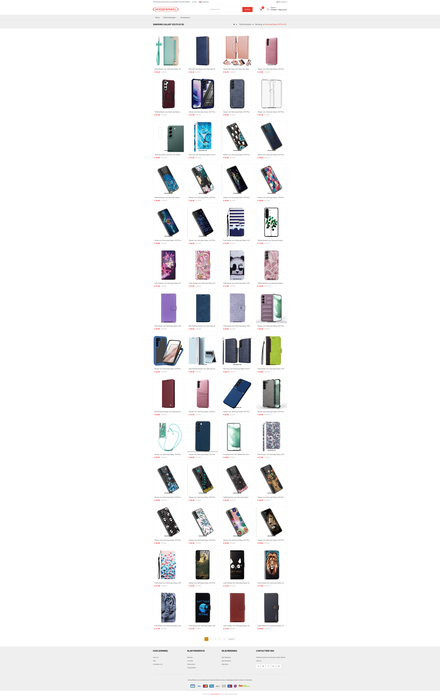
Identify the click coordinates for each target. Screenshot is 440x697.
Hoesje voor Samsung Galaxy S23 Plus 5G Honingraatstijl (272, 412)
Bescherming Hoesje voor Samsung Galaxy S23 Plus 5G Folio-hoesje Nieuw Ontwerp (203, 369)
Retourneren (191, 664)
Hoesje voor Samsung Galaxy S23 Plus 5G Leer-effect (272, 69)
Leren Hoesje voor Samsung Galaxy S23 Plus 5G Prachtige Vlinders (168, 283)
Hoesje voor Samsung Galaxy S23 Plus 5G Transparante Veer (237, 197)
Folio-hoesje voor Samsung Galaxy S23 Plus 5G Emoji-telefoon (203, 626)
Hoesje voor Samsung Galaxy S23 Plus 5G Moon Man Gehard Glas (203, 583)
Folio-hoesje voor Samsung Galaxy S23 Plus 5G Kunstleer (168, 326)
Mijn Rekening (226, 657)
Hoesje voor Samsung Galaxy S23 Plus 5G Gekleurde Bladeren (203, 540)
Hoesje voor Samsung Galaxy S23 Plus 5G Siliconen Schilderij (272, 197)
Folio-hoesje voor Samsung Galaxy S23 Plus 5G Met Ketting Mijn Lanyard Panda (237, 283)
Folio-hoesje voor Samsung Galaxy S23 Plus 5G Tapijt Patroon (237, 326)
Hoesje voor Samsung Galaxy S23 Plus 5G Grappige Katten (203, 497)
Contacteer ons (157, 664)
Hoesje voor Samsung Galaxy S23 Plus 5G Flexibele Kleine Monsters (237, 540)
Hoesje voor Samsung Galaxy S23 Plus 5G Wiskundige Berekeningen (203, 240)
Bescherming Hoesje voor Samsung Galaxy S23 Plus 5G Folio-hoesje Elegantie (203, 326)
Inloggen (274, 9)
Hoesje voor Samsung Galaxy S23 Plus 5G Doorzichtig (272, 112)
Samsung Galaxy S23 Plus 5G (275, 24)
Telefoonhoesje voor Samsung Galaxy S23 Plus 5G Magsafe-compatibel (168, 112)
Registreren (283, 10)
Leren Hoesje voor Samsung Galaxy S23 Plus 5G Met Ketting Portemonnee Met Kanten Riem (168, 69)
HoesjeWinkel (215, 694)
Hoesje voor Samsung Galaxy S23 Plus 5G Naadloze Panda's (168, 540)
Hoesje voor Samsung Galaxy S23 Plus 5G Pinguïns (237, 155)
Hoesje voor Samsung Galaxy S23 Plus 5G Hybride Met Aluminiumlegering (203, 112)
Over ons (156, 657)
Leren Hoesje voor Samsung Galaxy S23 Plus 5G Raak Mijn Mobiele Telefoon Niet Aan (237, 583)
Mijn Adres (225, 664)
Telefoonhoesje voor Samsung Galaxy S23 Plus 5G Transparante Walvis (168, 197)
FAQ (154, 661)
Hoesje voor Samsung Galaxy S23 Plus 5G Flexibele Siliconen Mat (203, 454)
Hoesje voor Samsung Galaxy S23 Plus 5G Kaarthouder (203, 412)
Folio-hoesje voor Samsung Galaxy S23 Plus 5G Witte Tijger (168, 626)
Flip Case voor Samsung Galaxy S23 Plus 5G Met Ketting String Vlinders (203, 155)
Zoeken (247, 9)
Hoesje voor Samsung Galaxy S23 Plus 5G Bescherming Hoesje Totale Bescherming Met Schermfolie (168, 369)
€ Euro (194, 2)
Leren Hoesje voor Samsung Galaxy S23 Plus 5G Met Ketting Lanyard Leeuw (272, 583)
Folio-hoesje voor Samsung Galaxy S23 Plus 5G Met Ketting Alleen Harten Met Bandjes (168, 583)
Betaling (189, 657)
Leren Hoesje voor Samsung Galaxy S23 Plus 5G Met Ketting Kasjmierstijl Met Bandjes (203, 283)
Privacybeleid (191, 668)
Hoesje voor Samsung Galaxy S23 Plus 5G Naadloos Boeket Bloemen (203, 197)
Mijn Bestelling (226, 661)
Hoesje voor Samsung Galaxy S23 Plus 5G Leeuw (272, 540)
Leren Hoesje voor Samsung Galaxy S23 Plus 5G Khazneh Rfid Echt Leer (272, 626)
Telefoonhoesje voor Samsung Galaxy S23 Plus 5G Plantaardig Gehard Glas (272, 240)
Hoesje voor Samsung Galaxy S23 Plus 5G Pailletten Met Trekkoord (168, 454)
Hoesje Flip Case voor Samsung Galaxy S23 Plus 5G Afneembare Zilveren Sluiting (237, 69)
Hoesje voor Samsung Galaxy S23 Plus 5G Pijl (168, 240)
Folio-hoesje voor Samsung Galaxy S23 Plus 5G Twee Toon (272, 369)
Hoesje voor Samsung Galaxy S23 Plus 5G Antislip (272, 326)
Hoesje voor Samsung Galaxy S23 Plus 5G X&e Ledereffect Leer (237, 112)
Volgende (231, 639)
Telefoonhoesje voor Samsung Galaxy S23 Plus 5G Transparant (237, 497)
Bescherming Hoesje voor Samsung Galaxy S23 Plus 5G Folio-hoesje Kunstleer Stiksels (203, 69)
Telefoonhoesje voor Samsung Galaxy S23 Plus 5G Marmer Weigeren (272, 283)
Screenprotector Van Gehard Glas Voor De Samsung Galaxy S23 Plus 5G (237, 454)
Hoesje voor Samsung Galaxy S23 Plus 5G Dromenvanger (272, 155)
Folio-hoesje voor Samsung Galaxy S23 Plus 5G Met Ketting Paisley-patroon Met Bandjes (272, 454)
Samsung (258, 24)
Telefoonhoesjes (245, 24)
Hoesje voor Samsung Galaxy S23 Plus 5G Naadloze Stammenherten (272, 497)
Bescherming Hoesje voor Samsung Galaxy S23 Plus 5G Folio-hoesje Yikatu (168, 412)
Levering (190, 661)
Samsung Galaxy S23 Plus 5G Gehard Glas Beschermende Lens (168, 155)
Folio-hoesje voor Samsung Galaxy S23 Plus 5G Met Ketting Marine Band (237, 240)
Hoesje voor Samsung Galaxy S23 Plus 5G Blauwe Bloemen (168, 497)
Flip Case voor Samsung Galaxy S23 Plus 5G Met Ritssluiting (237, 369)
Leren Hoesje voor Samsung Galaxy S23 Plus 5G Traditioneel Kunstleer (237, 626)
